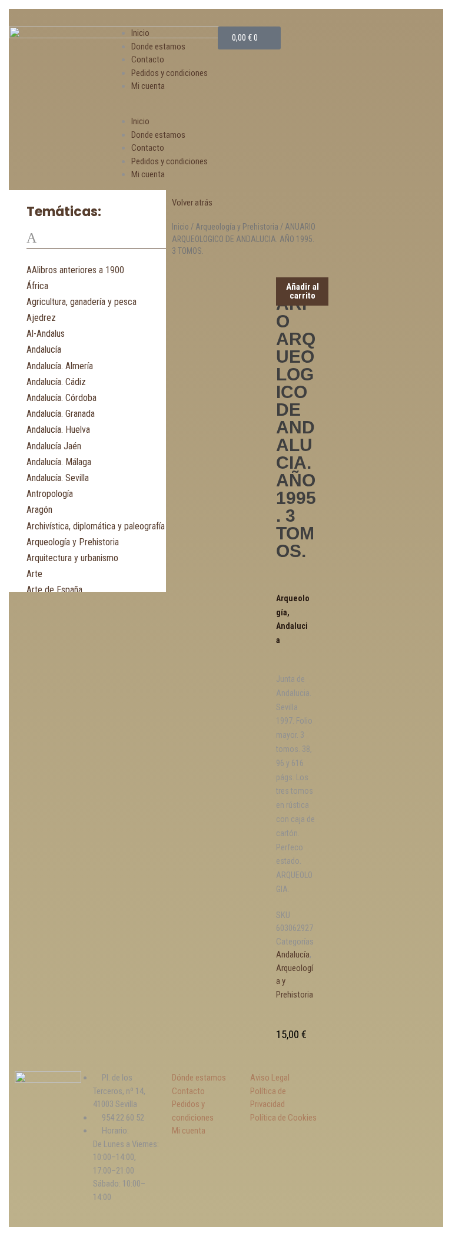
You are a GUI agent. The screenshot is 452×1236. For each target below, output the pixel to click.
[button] (166, 108)
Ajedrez (41, 317)
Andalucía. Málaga (58, 462)
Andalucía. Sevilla (57, 477)
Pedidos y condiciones (169, 73)
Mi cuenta (148, 86)
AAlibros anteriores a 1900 (75, 270)
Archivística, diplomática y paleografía (95, 526)
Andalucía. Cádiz (56, 381)
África (37, 285)
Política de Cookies (283, 1117)
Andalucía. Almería (59, 366)
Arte (34, 573)
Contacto (147, 59)
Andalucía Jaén (53, 446)
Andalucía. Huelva (58, 429)
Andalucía (43, 349)
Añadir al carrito (302, 291)
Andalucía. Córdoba (61, 397)
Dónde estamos (199, 1077)
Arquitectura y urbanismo (72, 558)
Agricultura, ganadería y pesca (81, 301)
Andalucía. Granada (60, 413)
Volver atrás (192, 202)
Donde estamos (158, 46)
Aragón (39, 509)
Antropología (49, 493)
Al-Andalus (45, 333)
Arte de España (54, 589)
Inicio (140, 33)
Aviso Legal (270, 1077)
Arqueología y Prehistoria (72, 542)
